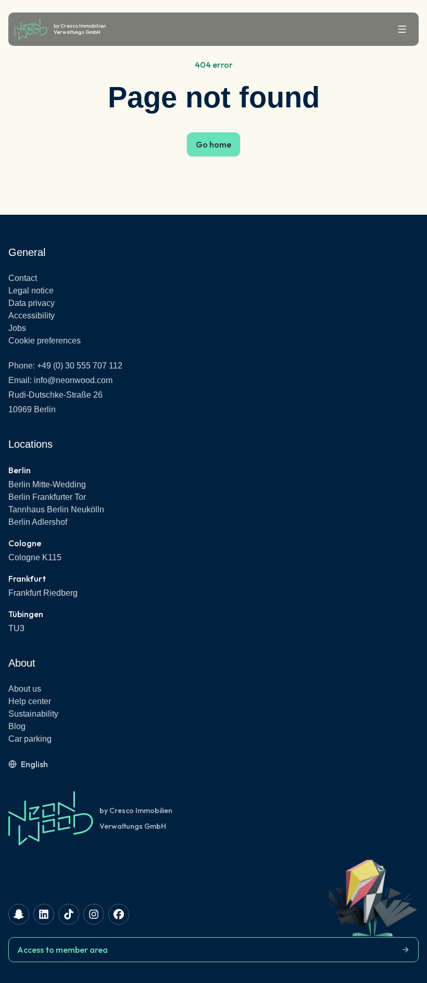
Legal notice (31, 290)
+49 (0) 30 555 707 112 (79, 365)
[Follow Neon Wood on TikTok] (68, 914)
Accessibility (31, 315)
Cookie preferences (44, 340)
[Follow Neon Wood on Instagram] (93, 914)
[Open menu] (402, 29)
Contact (22, 278)
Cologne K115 (34, 557)
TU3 (16, 628)
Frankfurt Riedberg (43, 592)
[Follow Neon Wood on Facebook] (118, 914)
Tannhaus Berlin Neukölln (56, 509)
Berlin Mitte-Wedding (47, 484)
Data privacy (31, 303)
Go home (213, 144)
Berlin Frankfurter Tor (47, 497)
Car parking (30, 738)
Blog (17, 726)
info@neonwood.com (73, 380)
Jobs (17, 328)
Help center (29, 701)
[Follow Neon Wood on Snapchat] (18, 914)
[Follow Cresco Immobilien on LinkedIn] (43, 914)
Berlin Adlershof (37, 522)
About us (24, 688)
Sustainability (33, 713)
